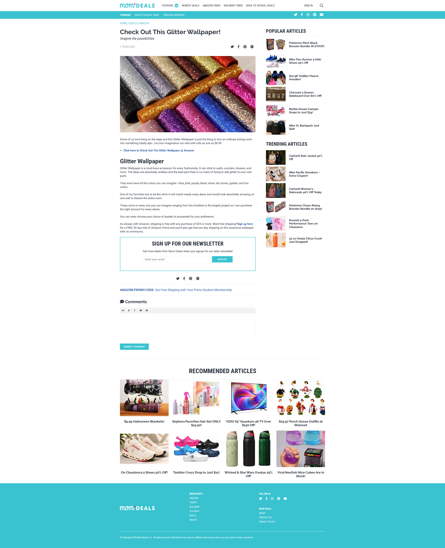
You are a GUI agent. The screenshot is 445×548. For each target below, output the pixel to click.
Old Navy (194, 511)
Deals (133, 23)
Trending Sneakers (173, 15)
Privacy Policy (267, 521)
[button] (123, 310)
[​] (188, 326)
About (262, 513)
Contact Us (265, 517)
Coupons (167, 5)
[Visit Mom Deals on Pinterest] (314, 15)
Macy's (193, 519)
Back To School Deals (260, 5)
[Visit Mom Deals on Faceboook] (302, 15)
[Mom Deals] (137, 5)
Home (123, 23)
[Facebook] (238, 47)
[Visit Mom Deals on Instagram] (308, 15)
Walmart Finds (233, 5)
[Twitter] (232, 47)
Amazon (144, 23)
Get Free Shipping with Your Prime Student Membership (193, 290)
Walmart (194, 506)
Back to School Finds (147, 15)
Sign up (222, 259)
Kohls (192, 515)
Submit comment (134, 346)
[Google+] (252, 47)
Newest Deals (190, 5)
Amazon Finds (211, 5)
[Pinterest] (245, 47)
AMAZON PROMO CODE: (137, 290)
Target (193, 502)
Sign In (308, 5)
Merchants (196, 493)
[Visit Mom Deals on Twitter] (295, 15)
